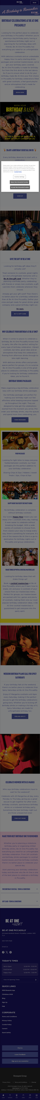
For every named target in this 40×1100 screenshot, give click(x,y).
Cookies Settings (19, 177)
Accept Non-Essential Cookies (20, 187)
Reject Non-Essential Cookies (19, 182)
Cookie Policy (18, 172)
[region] (20, 176)
